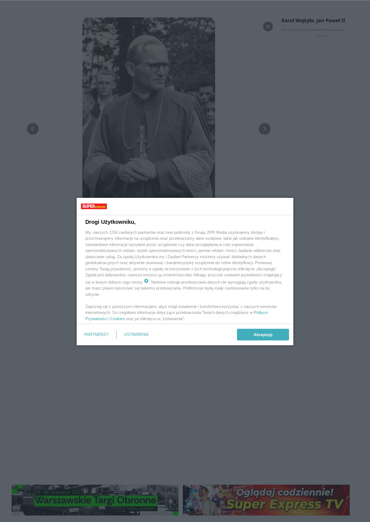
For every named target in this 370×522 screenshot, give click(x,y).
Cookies (117, 318)
